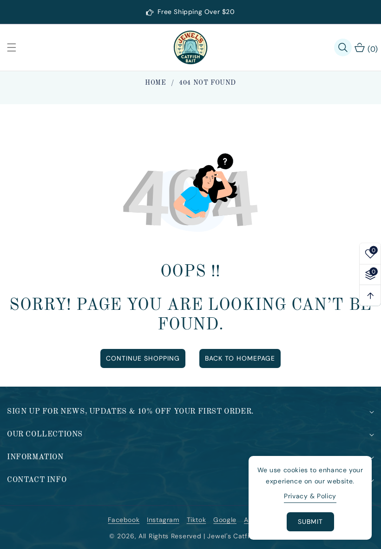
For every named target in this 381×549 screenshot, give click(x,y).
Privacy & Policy (310, 496)
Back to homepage (240, 358)
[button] (17, 47)
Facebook (123, 520)
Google (224, 520)
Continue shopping (143, 358)
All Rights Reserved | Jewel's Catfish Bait (204, 536)
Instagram (163, 520)
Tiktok (196, 520)
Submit (310, 521)
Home (155, 83)
